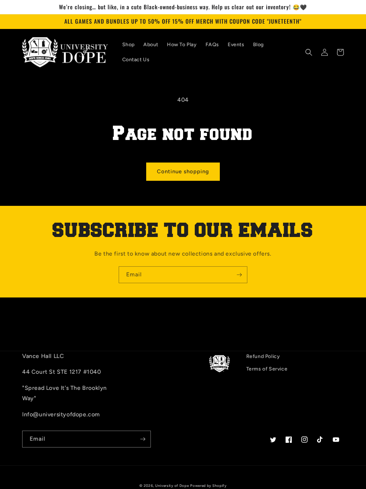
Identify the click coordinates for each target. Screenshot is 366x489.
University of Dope (172, 485)
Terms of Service (267, 369)
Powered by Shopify (208, 485)
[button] (309, 52)
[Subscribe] (239, 274)
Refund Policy (263, 356)
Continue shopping (183, 171)
